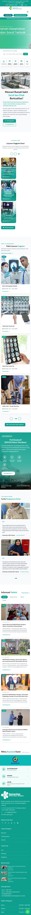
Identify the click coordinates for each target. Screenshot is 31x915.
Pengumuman (13, 597)
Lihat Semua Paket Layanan (16, 424)
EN (19, 5)
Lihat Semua (25, 593)
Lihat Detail (5, 291)
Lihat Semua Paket (6, 253)
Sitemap (3, 853)
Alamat (3, 840)
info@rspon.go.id (11, 812)
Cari (25, 54)
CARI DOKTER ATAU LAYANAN (10, 51)
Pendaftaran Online (20, 15)
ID (22, 5)
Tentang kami (5, 836)
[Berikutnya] (15, 153)
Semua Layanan (8, 227)
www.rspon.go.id (8, 814)
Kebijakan (4, 857)
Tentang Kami (10, 121)
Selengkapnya (8, 473)
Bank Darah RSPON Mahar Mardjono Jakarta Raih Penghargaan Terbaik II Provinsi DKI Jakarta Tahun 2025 (15, 696)
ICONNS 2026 (8, 15)
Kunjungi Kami (10, 124)
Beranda (3, 833)
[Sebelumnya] (11, 153)
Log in (26, 5)
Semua (4, 597)
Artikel (4, 600)
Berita (22, 597)
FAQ (2, 850)
